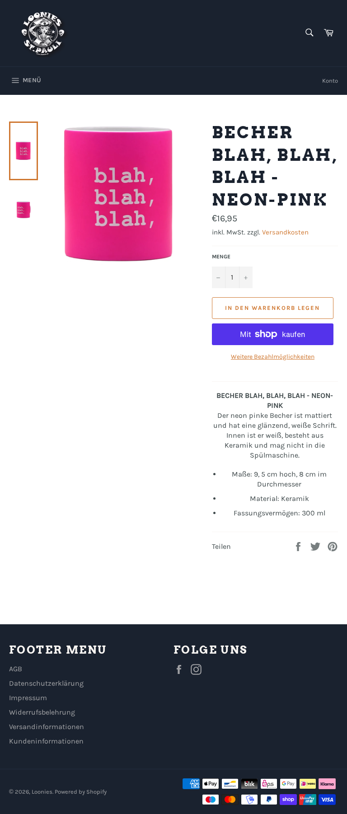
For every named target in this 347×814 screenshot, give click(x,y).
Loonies (42, 791)
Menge (221, 256)
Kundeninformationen (46, 741)
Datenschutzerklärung (46, 683)
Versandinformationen (46, 726)
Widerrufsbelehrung (42, 712)
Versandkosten (285, 232)
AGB (15, 668)
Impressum (28, 697)
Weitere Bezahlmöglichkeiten (272, 356)
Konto (330, 80)
